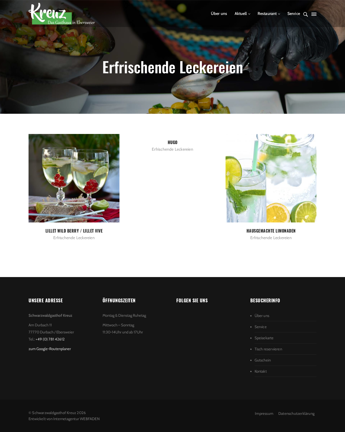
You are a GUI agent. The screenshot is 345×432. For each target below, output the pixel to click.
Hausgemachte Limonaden (271, 231)
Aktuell (241, 13)
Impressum (264, 413)
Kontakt (261, 371)
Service (293, 13)
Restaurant (267, 13)
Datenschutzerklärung (296, 413)
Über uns (219, 13)
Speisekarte (264, 338)
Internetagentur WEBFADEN (76, 419)
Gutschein (263, 360)
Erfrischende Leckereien (74, 237)
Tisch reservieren (268, 349)
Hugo (173, 142)
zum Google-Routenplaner (50, 349)
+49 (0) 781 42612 (50, 339)
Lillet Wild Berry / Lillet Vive (74, 231)
